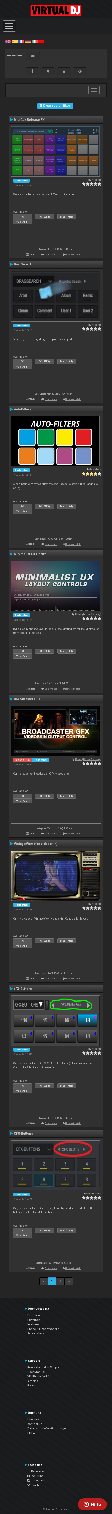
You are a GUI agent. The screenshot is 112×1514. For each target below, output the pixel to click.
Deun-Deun (94, 1193)
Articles (32, 1381)
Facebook (36, 1471)
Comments (51, 254)
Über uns (33, 1419)
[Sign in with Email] (33, 56)
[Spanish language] (14, 41)
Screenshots (36, 1333)
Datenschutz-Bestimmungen (47, 1428)
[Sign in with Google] (80, 71)
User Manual (36, 1372)
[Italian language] (34, 41)
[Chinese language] (41, 41)
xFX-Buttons (23, 989)
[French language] (21, 41)
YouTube (36, 1476)
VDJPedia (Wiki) (38, 1376)
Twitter (35, 1485)
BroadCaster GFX (27, 699)
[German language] (28, 41)
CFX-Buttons (23, 1133)
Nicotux (96, 179)
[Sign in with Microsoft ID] (48, 71)
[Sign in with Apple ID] (64, 71)
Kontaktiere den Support (44, 1367)
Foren (31, 1385)
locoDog (95, 469)
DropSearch (23, 264)
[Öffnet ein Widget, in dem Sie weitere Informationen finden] (92, 1504)
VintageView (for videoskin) (35, 844)
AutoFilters (22, 409)
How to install (73, 254)
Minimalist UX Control (31, 554)
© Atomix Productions (56, 1509)
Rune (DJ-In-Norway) (88, 614)
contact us (34, 1424)
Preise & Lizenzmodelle (43, 1329)
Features (33, 1324)
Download (34, 1315)
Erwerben (33, 1320)
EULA (31, 1433)
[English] (8, 41)
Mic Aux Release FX (29, 120)
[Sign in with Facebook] (32, 71)
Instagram (37, 1480)
